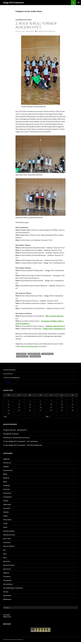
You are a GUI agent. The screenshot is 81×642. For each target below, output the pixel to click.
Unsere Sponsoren (9, 370)
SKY (4, 550)
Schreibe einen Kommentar (46, 31)
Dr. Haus (31, 31)
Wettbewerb (7, 599)
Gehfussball (7, 504)
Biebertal (6, 478)
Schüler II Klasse (22, 356)
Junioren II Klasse (34, 354)
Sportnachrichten (9, 565)
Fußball (5, 501)
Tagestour (6, 573)
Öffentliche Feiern (9, 535)
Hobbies (6, 512)
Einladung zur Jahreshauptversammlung (16, 437)
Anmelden (6, 615)
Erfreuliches (7, 493)
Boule (5, 482)
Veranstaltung (7, 584)
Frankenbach (7, 497)
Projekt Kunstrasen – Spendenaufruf (15, 430)
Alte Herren (7, 463)
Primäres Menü (78, 2)
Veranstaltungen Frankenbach (13, 588)
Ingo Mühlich (8, 374)
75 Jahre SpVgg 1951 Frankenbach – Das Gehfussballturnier (22, 445)
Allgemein (19, 20)
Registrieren (7, 617)
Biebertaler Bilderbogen (29, 346)
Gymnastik (6, 508)
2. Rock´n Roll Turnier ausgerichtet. (36, 25)
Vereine (5, 592)
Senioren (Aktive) (8, 546)
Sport (5, 554)
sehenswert (7, 542)
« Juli (5, 416)
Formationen (21, 354)
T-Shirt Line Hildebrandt (11, 377)
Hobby (5, 516)
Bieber (5, 474)
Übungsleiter (7, 580)
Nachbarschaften (8, 531)
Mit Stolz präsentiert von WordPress (13, 639)
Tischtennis (7, 576)
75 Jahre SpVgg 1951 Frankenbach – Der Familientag (20, 441)
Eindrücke (6, 489)
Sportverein (7, 569)
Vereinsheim (7, 595)
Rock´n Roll (27, 20)
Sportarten (6, 561)
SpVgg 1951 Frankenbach (13, 2)
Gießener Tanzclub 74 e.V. (55, 326)
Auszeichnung (7, 470)
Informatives (7, 519)
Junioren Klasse (48, 354)
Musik (5, 527)
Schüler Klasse (35, 356)
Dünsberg (6, 485)
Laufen (5, 523)
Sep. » (47, 416)
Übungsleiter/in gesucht (11, 434)
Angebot (6, 466)
